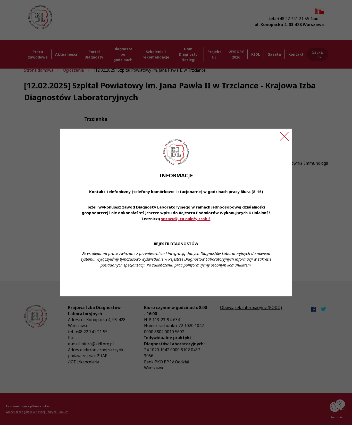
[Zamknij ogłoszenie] (284, 136)
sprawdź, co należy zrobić (186, 218)
